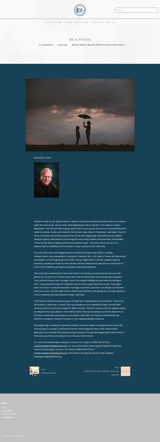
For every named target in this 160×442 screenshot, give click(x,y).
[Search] (156, 10)
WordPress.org (8, 417)
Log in (4, 407)
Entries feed (7, 411)
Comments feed (9, 414)
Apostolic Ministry (79, 45)
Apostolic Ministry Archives (98, 45)
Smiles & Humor (117, 45)
